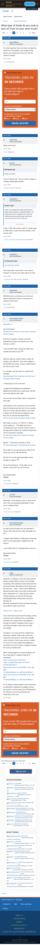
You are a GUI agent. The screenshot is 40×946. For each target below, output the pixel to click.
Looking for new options (20, 824)
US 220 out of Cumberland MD (24, 816)
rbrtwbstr (17, 821)
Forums (5, 11)
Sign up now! (21, 771)
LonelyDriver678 (11, 849)
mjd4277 (17, 853)
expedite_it (14, 199)
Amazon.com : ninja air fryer (12, 611)
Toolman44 (19, 810)
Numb (5, 152)
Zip (5, 98)
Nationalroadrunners (27, 837)
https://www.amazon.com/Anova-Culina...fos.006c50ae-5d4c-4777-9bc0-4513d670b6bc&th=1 (16, 662)
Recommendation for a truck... (25, 808)
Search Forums (7, 16)
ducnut (6, 62)
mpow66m (13, 140)
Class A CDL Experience (13, 106)
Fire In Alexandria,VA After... (22, 851)
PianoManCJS (22, 794)
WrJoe (15, 825)
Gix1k (14, 869)
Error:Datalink (17, 868)
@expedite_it (7, 324)
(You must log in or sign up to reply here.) (13, 761)
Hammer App (19, 929)
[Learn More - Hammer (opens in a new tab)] (20, 4)
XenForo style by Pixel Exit (20, 939)
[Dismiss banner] (37, 4)
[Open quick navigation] (36, 21)
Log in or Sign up (32, 9)
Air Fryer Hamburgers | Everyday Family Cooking (19, 445)
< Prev (3, 33)
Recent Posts (18, 16)
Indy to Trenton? (22, 793)
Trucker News (19, 919)
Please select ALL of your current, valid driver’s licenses (17, 115)
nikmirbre (17, 818)
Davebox (17, 789)
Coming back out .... (22, 812)
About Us (19, 915)
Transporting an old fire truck (23, 820)
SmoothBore (14, 42)
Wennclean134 (11, 806)
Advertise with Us (19, 925)
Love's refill (17, 783)
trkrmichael (19, 814)
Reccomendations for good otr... (24, 787)
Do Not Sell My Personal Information (19, 932)
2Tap (5, 188)
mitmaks (17, 785)
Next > (34, 33)
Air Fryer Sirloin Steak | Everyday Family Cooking (19, 418)
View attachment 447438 (12, 265)
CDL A (8, 118)
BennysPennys (8, 483)
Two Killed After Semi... (21, 856)
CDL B (17, 118)
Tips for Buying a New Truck (22, 877)
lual (12, 800)
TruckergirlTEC (11, 886)
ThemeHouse (31, 942)
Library (19, 922)
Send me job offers (20, 123)
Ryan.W (16, 879)
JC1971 (12, 495)
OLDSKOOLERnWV (12, 875)
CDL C (26, 118)
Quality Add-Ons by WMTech (20, 941)
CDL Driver (24, 836)
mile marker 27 (11, 865)
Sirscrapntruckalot (13, 239)
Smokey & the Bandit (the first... (20, 798)
